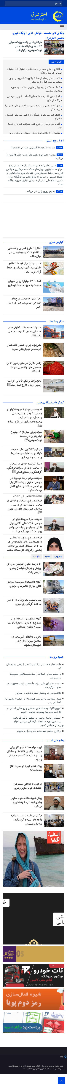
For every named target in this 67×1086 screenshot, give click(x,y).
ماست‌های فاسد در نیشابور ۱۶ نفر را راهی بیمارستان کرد (33, 666)
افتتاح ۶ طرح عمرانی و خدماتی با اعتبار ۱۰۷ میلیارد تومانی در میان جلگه (34, 71)
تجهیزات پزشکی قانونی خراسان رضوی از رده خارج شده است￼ (24, 382)
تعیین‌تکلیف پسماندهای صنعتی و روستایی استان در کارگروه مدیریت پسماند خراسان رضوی (34, 710)
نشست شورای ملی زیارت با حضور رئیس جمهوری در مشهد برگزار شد (34, 685)
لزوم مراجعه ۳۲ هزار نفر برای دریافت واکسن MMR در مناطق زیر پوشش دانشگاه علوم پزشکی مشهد (24, 753)
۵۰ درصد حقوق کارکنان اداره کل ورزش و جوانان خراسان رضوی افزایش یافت (24, 568)
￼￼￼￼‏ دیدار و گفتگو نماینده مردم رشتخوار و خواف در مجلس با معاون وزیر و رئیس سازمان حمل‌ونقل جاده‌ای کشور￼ (24, 504)
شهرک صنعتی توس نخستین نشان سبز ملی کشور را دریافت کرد (33, 108)
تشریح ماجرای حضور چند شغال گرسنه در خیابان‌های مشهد (24, 347)
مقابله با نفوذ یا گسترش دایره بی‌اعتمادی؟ (36, 148)
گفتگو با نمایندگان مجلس (50, 402)
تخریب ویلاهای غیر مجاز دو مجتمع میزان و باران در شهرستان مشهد (26, 640)
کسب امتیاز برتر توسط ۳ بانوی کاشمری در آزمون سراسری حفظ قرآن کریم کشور (35, 80)
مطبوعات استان (55, 740)
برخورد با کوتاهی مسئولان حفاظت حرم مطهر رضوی (28, 786)
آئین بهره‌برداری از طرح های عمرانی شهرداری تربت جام (34, 126)
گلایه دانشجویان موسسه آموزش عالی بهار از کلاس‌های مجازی (24, 583)
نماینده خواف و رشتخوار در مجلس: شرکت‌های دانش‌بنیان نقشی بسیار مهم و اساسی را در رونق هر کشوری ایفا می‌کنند (25, 525)
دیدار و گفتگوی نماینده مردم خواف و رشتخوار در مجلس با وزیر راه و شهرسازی (26, 453)
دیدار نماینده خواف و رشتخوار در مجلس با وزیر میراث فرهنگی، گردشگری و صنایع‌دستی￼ (24, 467)
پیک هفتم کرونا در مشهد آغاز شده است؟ (26, 768)
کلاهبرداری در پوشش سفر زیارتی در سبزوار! (38, 693)
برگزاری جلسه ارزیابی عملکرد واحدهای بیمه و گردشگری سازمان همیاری (26, 819)
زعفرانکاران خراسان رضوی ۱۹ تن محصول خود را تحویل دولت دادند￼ (24, 367)
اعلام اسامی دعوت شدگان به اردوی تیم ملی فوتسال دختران (33, 117)
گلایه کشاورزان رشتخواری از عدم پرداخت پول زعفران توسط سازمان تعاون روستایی (24, 622)
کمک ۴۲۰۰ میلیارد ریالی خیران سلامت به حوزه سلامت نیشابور (36, 89)
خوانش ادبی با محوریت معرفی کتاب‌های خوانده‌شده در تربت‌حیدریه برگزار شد (25, 46)
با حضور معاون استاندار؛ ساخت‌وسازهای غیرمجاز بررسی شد (35, 676)
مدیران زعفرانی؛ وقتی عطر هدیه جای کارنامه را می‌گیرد (35, 157)
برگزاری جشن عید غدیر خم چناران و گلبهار (39, 731)
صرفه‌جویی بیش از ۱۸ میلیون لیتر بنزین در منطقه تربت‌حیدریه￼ (26, 436)
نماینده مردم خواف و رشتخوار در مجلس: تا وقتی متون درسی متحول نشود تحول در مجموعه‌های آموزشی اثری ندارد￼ (24, 417)
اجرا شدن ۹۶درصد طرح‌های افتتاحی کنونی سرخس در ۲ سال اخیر (34, 98)
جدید (47, 556)
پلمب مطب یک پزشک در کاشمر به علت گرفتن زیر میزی (24, 601)
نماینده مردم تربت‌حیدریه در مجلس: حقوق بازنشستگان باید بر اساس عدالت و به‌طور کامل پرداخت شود (25, 484)
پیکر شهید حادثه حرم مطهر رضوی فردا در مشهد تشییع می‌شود (26, 802)
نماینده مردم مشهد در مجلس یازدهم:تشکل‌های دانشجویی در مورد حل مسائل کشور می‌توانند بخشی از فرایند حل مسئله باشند (24, 543)
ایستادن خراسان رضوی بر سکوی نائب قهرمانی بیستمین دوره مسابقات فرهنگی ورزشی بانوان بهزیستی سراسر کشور (38, 722)
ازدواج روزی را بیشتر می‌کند (44, 191)
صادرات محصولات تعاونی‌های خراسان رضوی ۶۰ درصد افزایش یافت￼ (24, 331)
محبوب (58, 556)
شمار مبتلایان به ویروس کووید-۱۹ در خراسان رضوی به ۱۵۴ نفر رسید (33, 701)
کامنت (36, 556)
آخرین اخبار (56, 62)
